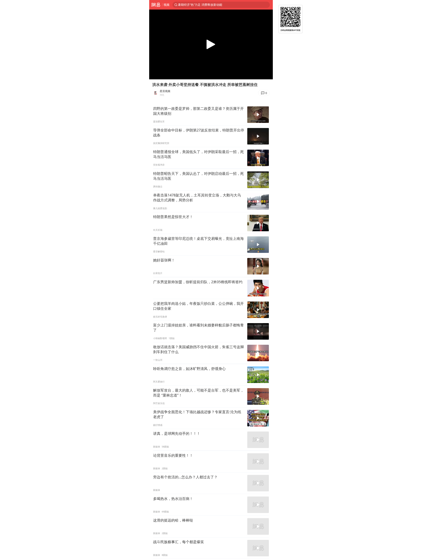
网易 (155, 5)
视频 (166, 5)
